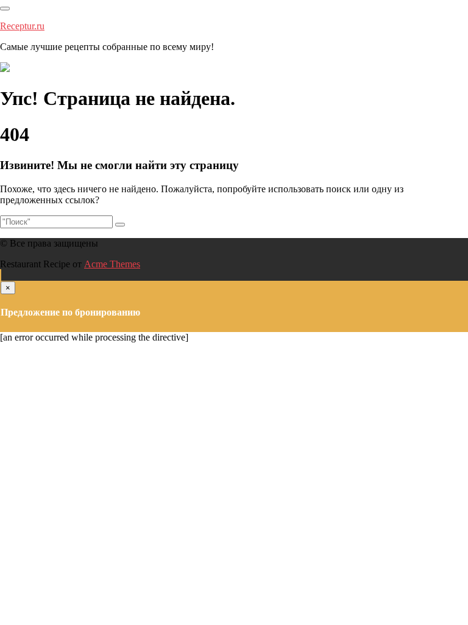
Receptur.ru (22, 26)
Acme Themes (112, 264)
